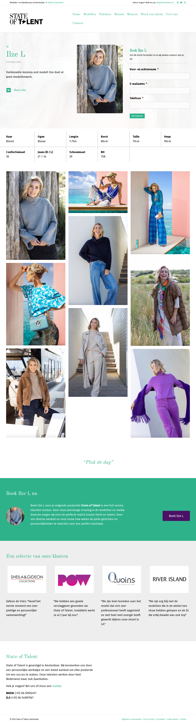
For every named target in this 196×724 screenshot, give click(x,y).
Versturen (137, 115)
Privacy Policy (149, 719)
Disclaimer (160, 719)
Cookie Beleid (172, 719)
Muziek (119, 14)
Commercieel (13, 61)
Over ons (172, 14)
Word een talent (152, 14)
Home (76, 14)
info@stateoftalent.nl (165, 3)
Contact (77, 23)
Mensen (132, 14)
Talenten (105, 14)
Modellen (89, 14)
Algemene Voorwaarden (132, 719)
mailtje (56, 686)
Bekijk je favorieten (55, 3)
